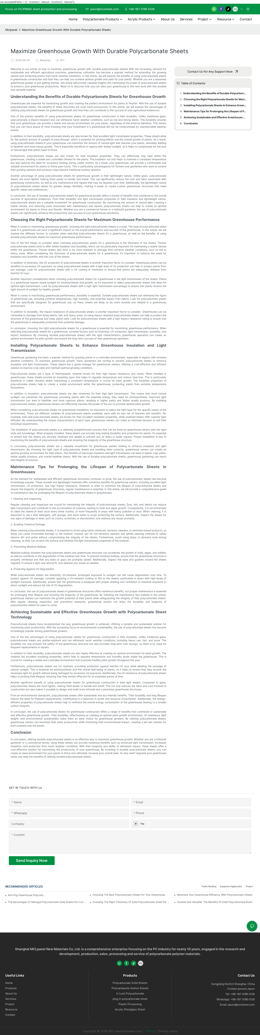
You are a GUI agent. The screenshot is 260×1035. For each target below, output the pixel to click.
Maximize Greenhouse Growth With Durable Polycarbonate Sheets (66, 30)
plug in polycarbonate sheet (130, 998)
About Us (11, 993)
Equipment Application (231, 886)
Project (249, 886)
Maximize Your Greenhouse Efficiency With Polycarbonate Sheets (214, 894)
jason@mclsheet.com (241, 1004)
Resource (11, 1009)
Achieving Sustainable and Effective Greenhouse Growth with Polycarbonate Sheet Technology (215, 117)
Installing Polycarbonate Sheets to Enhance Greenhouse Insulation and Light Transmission (215, 105)
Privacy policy (168, 1031)
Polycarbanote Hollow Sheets (130, 988)
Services (10, 998)
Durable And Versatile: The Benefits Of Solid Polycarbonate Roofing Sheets (216, 901)
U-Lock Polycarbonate (130, 993)
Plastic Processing (130, 1004)
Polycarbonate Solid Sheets (130, 983)
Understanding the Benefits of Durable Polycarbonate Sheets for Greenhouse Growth (215, 93)
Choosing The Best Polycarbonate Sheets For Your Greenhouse (129, 894)
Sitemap (150, 1031)
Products (11, 988)
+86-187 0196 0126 (141, 9)
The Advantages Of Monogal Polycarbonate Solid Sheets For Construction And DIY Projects (47, 901)
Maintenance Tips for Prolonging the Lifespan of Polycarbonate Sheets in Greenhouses (215, 111)
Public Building (209, 886)
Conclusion (191, 123)
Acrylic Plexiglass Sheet (130, 1009)
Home (9, 983)
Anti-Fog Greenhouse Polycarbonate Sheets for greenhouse (26, 895)
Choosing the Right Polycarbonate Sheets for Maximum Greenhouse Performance (215, 99)
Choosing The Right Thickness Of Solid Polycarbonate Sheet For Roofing (131, 901)
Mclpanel (11, 30)
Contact (10, 1014)
